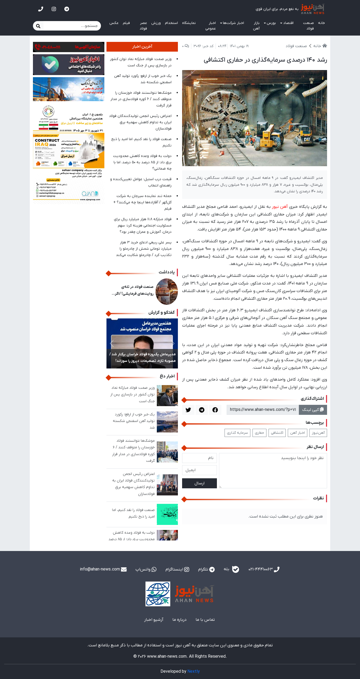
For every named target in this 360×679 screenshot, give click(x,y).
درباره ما (179, 619)
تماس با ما (205, 619)
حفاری (259, 432)
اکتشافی (277, 432)
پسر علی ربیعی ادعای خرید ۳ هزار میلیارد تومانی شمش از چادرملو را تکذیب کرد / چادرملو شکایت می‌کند (144, 249)
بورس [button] (271, 23)
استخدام (171, 23)
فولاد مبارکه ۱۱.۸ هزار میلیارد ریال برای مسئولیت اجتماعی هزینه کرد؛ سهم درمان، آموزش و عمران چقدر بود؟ (143, 225)
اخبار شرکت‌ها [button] (233, 23)
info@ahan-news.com (100, 569)
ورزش (156, 23)
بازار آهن (256, 26)
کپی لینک (311, 409)
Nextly (193, 671)
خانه (321, 23)
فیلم (126, 23)
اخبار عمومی (210, 26)
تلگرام (203, 569)
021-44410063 (261, 569)
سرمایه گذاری (237, 432)
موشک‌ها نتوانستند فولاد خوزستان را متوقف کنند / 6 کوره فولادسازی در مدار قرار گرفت (141, 99)
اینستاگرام (175, 569)
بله (227, 569)
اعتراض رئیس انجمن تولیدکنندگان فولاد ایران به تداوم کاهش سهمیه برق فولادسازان (140, 122)
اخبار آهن (297, 432)
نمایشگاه (189, 23)
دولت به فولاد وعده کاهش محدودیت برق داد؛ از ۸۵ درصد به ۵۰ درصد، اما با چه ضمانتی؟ (142, 162)
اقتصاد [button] (288, 23)
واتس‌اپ (143, 569)
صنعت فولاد (308, 26)
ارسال (199, 483)
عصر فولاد (143, 26)
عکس (114, 23)
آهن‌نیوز (318, 432)
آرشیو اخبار (153, 619)
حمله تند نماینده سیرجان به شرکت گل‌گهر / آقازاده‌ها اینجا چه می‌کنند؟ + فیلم (142, 202)
